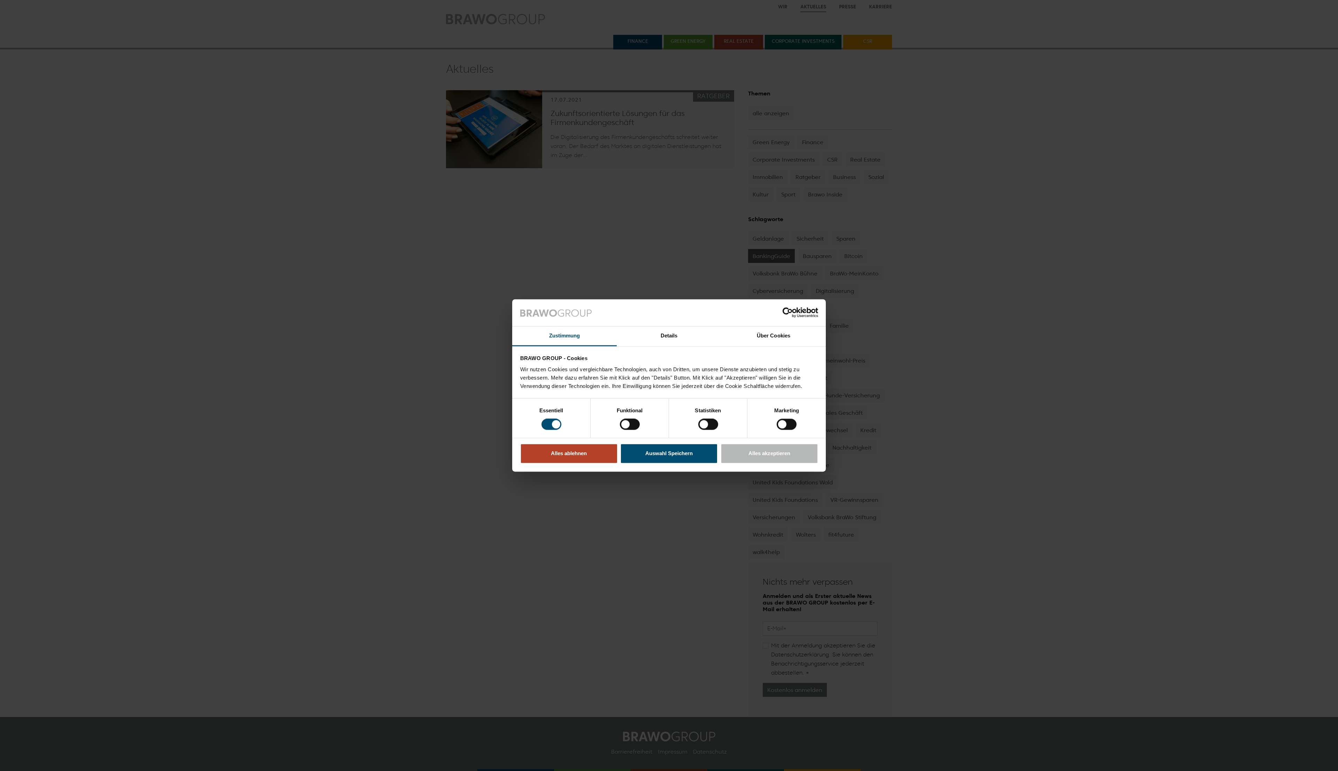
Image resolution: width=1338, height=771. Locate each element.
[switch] (630, 424)
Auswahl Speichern (669, 453)
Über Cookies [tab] (773, 335)
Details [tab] (669, 335)
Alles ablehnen (569, 453)
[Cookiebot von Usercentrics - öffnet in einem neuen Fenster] (787, 312)
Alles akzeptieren (769, 453)
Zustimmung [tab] (564, 335)
